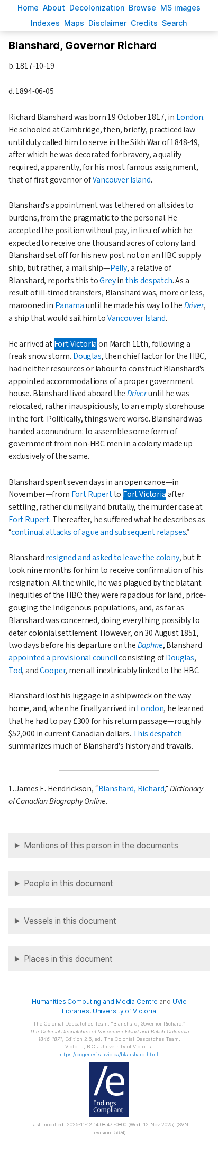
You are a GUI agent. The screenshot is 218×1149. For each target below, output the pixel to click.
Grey (107, 280)
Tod (15, 670)
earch (174, 22)
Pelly (118, 268)
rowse (142, 7)
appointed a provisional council (62, 658)
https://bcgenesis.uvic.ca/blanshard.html (108, 1054)
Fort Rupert (91, 494)
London (189, 117)
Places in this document (68, 959)
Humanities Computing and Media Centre (95, 1002)
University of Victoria (124, 1011)
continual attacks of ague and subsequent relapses (98, 532)
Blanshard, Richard (131, 788)
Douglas (87, 356)
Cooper (52, 670)
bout (54, 7)
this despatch (148, 280)
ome (28, 7)
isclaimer (107, 22)
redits (144, 22)
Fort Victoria (75, 344)
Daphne (150, 645)
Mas (74, 22)
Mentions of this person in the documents (101, 845)
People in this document (68, 883)
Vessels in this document (70, 921)
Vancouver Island (122, 180)
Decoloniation (96, 7)
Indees (45, 22)
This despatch (157, 734)
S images (180, 7)
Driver (194, 305)
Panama (69, 305)
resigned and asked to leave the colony (112, 557)
